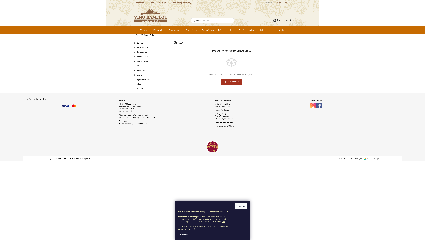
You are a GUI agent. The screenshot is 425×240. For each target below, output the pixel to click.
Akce (139, 84)
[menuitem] (144, 30)
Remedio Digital (355, 158)
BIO (138, 66)
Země (139, 75)
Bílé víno (141, 43)
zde (223, 222)
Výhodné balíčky (144, 79)
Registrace (282, 2)
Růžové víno (142, 47)
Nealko (140, 89)
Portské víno (142, 61)
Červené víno (143, 52)
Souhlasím (240, 206)
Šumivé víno (142, 57)
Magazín (140, 3)
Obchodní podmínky (181, 3)
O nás (151, 3)
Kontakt (163, 3)
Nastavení (184, 235)
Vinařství (141, 70)
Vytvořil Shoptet (373, 158)
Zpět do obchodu (231, 82)
